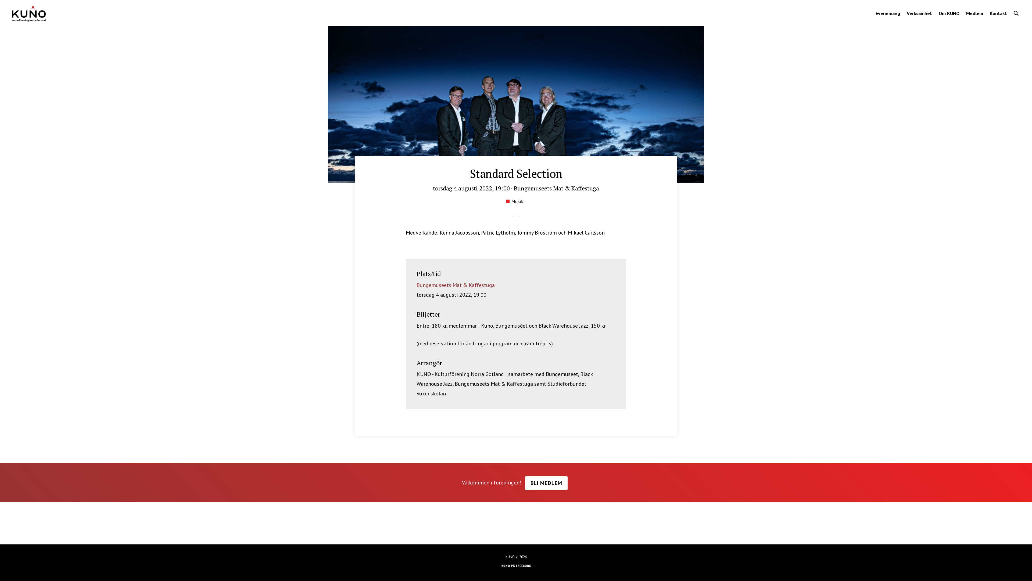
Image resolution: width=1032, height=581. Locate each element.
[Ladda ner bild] (696, 175)
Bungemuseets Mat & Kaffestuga (456, 285)
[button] (1016, 13)
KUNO (28, 13)
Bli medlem (546, 483)
